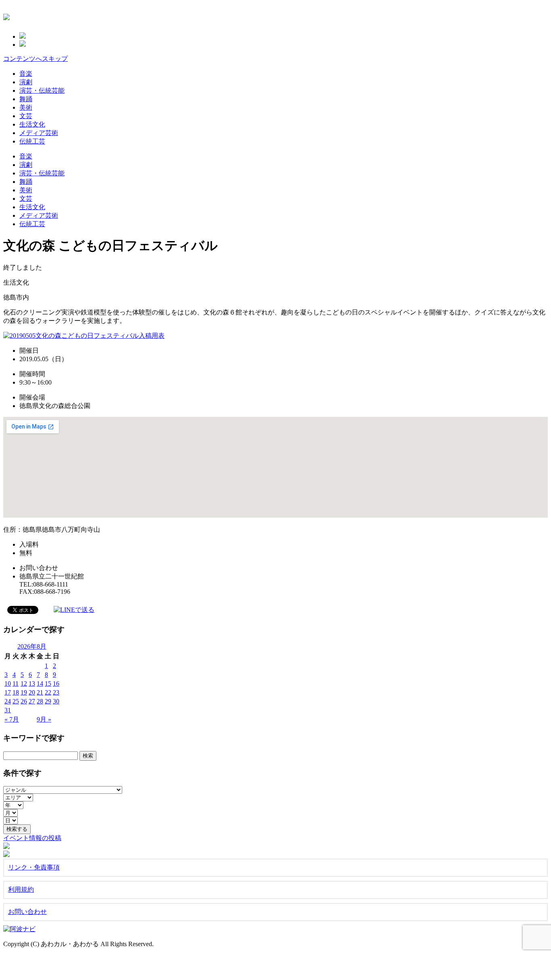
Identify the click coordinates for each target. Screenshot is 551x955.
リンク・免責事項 (34, 867)
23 (56, 692)
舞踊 (25, 99)
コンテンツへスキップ (35, 58)
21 (40, 692)
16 (56, 683)
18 (16, 692)
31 (7, 710)
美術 (25, 107)
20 (32, 692)
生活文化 (32, 124)
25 (16, 701)
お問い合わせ (27, 911)
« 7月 (11, 719)
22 (48, 692)
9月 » (44, 719)
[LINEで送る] (74, 609)
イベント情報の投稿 (32, 837)
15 (48, 683)
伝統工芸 (32, 141)
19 (24, 692)
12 (24, 683)
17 (7, 692)
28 (40, 701)
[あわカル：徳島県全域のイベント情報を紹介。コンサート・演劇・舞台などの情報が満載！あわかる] (6, 15)
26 (24, 701)
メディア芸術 (38, 132)
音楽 (25, 73)
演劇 (25, 82)
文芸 (25, 115)
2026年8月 (31, 646)
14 (40, 683)
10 (7, 683)
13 (32, 683)
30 (56, 701)
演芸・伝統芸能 (42, 90)
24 (7, 701)
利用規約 (21, 889)
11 (16, 683)
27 (32, 701)
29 (48, 701)
